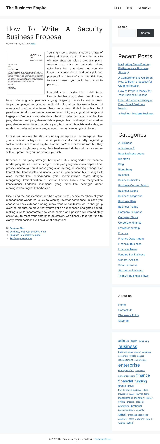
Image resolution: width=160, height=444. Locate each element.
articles (123, 341)
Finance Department (131, 238)
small (122, 414)
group (130, 385)
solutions (122, 419)
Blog (129, 7)
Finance (123, 233)
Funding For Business (131, 254)
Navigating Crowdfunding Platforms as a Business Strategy (134, 68)
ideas (145, 390)
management (125, 397)
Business (124, 174)
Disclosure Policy (128, 315)
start (131, 419)
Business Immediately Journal (25, 235)
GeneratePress (103, 439)
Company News (128, 217)
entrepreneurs (126, 370)
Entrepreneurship (129, 228)
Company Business (130, 212)
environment (140, 371)
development (125, 359)
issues (132, 394)
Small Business (127, 265)
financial (125, 381)
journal (139, 394)
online (121, 401)
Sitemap (123, 320)
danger (140, 356)
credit (132, 355)
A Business (125, 142)
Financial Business (129, 243)
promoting (124, 406)
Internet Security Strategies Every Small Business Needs (135, 104)
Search (122, 26)
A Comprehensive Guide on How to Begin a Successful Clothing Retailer (135, 81)
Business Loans (128, 190)
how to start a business (129, 390)
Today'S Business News (133, 275)
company (146, 352)
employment (140, 360)
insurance (123, 394)
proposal (25, 231)
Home (117, 7)
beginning (144, 341)
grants (122, 385)
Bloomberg (125, 169)
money (149, 398)
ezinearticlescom (126, 376)
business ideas (125, 352)
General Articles (128, 259)
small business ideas (138, 415)
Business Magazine (130, 196)
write (43, 231)
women (121, 423)
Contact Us (144, 7)
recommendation (126, 410)
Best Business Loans (131, 153)
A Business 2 (126, 148)
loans (146, 394)
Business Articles (129, 180)
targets (149, 419)
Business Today (128, 206)
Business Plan (17, 228)
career (137, 352)
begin (134, 340)
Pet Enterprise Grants (21, 238)
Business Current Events (133, 185)
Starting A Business (130, 270)
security (35, 231)
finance (143, 375)
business (14, 231)
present (140, 402)
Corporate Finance (129, 222)
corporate (123, 356)
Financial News (127, 249)
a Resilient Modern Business (136, 113)
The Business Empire (26, 7)
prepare (130, 402)
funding (141, 381)
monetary (139, 397)
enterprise (129, 365)
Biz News (124, 158)
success (139, 419)
